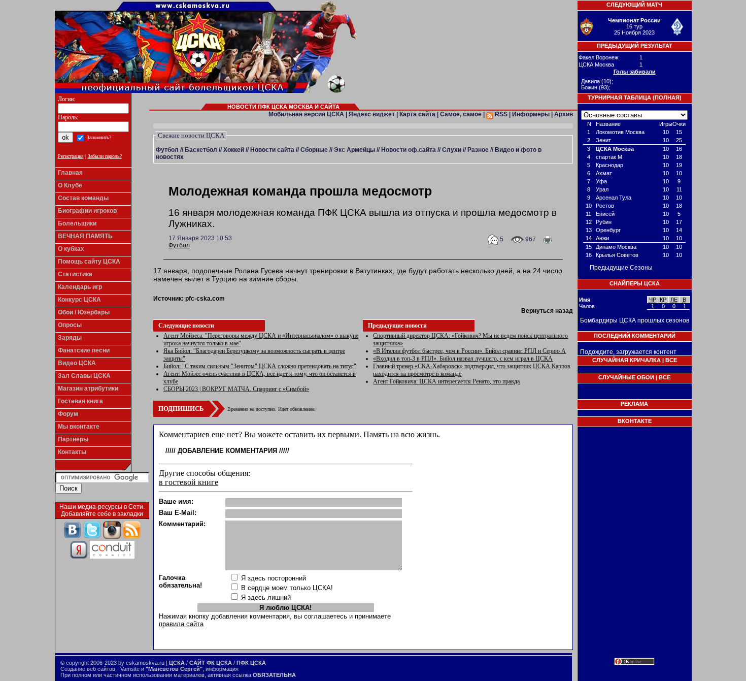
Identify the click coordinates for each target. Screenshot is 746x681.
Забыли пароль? (105, 156)
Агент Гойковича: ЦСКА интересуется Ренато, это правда (446, 381)
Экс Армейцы (354, 149)
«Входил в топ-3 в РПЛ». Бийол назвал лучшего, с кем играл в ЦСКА (463, 358)
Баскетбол (201, 149)
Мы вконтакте (78, 426)
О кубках (71, 248)
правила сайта (181, 624)
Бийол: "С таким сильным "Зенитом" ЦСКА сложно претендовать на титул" (259, 366)
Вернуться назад (547, 310)
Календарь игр (80, 286)
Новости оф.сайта (408, 149)
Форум (68, 413)
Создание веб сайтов (87, 669)
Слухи (451, 149)
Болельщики (77, 223)
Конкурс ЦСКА (79, 299)
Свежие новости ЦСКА (191, 135)
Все (671, 360)
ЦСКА (177, 663)
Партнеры (73, 439)
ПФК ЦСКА (251, 663)
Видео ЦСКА (77, 363)
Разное (478, 149)
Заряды (70, 337)
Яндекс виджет (372, 114)
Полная (667, 97)
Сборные (314, 149)
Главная (70, 172)
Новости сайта (272, 149)
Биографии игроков (87, 210)
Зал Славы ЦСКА (84, 375)
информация (222, 669)
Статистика (75, 274)
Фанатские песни (84, 350)
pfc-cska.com (205, 298)
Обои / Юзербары (84, 312)
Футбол (167, 149)
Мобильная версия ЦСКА (306, 114)
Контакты (72, 452)
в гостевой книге (188, 482)
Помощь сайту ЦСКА (89, 261)
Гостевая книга (80, 401)
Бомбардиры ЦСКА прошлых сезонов (634, 320)
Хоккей (233, 149)
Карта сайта (417, 114)
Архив (563, 114)
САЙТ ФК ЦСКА (210, 663)
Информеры (531, 114)
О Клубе (70, 185)
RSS (500, 114)
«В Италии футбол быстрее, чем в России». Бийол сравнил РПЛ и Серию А (469, 350)
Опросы (70, 325)
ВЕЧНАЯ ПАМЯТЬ (85, 236)
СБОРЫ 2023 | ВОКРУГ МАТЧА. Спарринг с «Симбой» (236, 389)
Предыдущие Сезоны (621, 267)
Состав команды (83, 198)
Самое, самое (461, 114)
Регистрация (71, 156)
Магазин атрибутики (88, 388)
